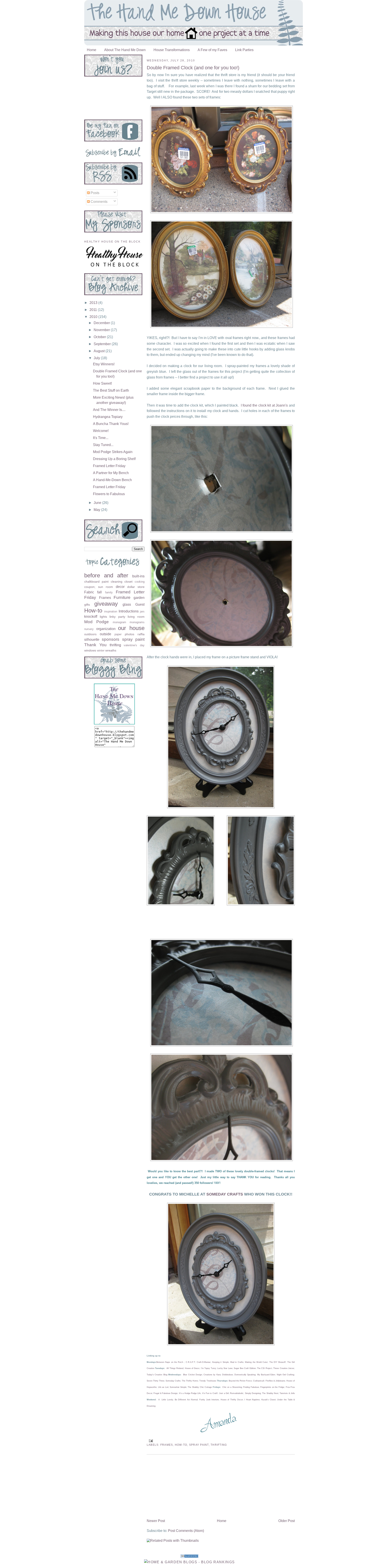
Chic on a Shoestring (232, 1387)
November (102, 330)
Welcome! (101, 431)
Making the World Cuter (256, 1362)
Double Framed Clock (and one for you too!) (193, 67)
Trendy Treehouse (207, 1381)
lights (103, 616)
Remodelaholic (236, 1393)
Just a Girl (224, 1393)
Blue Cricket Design (192, 1375)
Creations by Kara (212, 1375)
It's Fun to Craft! (210, 1393)
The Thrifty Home (190, 1381)
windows (90, 650)
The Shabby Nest (270, 1393)
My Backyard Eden (266, 1375)
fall (99, 592)
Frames (166, 1444)
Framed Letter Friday (109, 466)
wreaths (110, 650)
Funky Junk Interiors (209, 1400)
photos (129, 634)
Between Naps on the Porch (169, 1362)
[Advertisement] (180, 1487)
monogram (119, 622)
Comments (98, 201)
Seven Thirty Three (155, 1381)
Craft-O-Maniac (204, 1362)
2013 (93, 303)
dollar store (136, 587)
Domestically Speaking (245, 1375)
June (98, 503)
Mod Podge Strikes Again (112, 452)
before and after (106, 575)
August (99, 351)
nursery (89, 629)
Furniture (122, 597)
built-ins (138, 576)
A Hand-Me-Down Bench (112, 480)
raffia (141, 634)
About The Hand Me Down (125, 50)
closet (128, 581)
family (109, 592)
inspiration (110, 611)
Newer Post (156, 1521)
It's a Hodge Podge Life (190, 1393)
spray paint (199, 1444)
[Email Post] (150, 1440)
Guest (140, 604)
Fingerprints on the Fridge (272, 1387)
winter (100, 650)
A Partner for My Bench (111, 473)
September (103, 344)
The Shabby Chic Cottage (200, 1387)
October (100, 337)
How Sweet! (102, 383)
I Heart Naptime (252, 1400)
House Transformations (172, 50)
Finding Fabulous (251, 1387)
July (97, 358)
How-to (181, 1444)
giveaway (106, 604)
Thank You (95, 644)
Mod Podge (96, 621)
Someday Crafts (173, 1381)
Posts (94, 193)
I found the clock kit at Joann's (265, 405)
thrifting (219, 1444)
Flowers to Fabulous (109, 494)
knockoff (90, 616)
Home (91, 50)
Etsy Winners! (103, 364)
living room (136, 616)
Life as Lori (163, 1387)
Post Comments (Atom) (186, 1531)
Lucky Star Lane (224, 1368)
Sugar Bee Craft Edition (245, 1368)
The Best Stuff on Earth (111, 390)
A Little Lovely (165, 1400)
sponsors (110, 639)
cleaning (116, 581)
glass (127, 604)
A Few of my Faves (212, 50)
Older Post (286, 1521)
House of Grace (192, 1368)
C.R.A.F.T (190, 1362)
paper (118, 634)
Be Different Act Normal (186, 1400)
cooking (140, 581)
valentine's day (134, 645)
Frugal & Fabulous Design (165, 1393)
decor (120, 587)
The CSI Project (264, 1368)
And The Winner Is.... (109, 410)
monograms (137, 622)
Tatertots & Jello (287, 1393)
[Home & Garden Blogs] (189, 1556)
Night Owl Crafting (285, 1375)
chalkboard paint (96, 581)
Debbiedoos (227, 1375)
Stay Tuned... (103, 445)
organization (106, 629)
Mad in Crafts (236, 1362)
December (102, 323)
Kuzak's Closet (268, 1400)
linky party (117, 616)
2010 (93, 317)
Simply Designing (253, 1393)
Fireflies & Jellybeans (275, 1381)
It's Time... (100, 438)
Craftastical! (258, 1381)
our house (131, 628)
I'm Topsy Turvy (208, 1368)
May (97, 510)
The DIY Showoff (277, 1362)
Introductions (129, 611)
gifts (87, 604)
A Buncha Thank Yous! (111, 424)
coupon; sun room (98, 587)
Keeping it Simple (220, 1362)
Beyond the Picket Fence (240, 1381)
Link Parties (244, 50)
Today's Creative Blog (157, 1375)
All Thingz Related (174, 1368)
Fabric (89, 592)
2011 (93, 310)
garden (139, 598)
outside (105, 634)
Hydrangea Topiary (108, 417)
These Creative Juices (283, 1368)
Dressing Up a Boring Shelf (114, 459)
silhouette (91, 639)
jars (142, 611)
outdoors (90, 634)
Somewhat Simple (178, 1387)
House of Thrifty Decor (232, 1400)
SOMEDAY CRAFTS (224, 1194)
